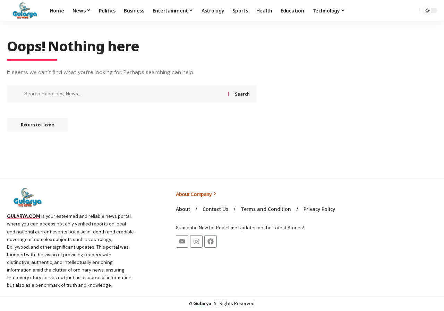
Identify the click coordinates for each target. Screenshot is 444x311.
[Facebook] (210, 241)
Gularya (202, 303)
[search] (412, 10)
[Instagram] (196, 241)
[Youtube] (182, 241)
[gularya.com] (23, 10)
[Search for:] (123, 94)
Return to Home (37, 125)
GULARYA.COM (23, 216)
